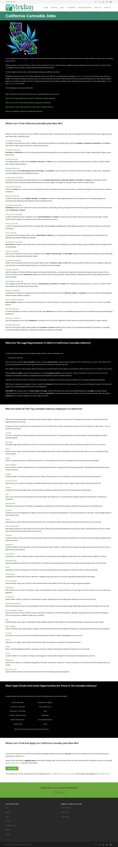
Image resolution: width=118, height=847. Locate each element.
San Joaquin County (12, 260)
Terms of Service (66, 808)
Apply (62, 7)
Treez (7, 653)
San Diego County (11, 150)
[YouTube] (110, 2)
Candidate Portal (85, 7)
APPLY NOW (12, 768)
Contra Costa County (12, 214)
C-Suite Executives (17, 702)
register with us (15, 763)
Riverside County (11, 168)
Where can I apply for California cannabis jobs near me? (24, 111)
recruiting (108, 81)
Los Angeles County (12, 141)
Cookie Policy (65, 816)
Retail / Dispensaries (17, 719)
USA (51, 774)
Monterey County (11, 290)
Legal (45, 724)
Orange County (11, 159)
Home (46, 7)
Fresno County (10, 223)
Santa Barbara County (13, 281)
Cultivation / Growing (18, 707)
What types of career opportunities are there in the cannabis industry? (29, 107)
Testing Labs (17, 724)
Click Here (17, 729)
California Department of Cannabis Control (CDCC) (95, 369)
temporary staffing (13, 83)
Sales (45, 711)
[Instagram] (99, 2)
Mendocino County (12, 318)
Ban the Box (16, 380)
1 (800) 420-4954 (11, 2)
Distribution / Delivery (45, 702)
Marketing (45, 715)
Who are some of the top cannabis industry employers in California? (28, 103)
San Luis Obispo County (13, 300)
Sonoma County (11, 269)
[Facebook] (96, 2)
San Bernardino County (13, 177)
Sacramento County (12, 205)
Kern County (10, 233)
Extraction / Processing (17, 711)
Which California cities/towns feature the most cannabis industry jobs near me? (32, 94)
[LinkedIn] (103, 2)
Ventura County (11, 251)
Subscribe (59, 792)
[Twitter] (107, 2)
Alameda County (11, 196)
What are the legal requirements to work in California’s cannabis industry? (30, 98)
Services (54, 7)
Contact (107, 7)
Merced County (11, 309)
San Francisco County (13, 242)
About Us (97, 7)
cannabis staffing (80, 76)
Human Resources (45, 707)
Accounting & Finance (45, 719)
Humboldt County (11, 325)
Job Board (71, 7)
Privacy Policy (65, 812)
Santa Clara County (12, 187)
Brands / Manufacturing (18, 715)
